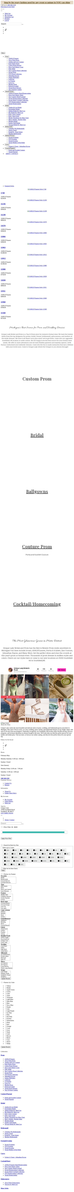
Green (8, 992)
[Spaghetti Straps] (6, 975)
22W (52, 857)
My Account (8, 15)
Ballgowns (37, 491)
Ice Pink (9, 1013)
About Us (8, 791)
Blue (8, 1003)
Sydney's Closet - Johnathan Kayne (15, 1157)
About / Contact (9, 820)
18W (34, 857)
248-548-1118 (11, 5)
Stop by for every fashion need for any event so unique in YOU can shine (37, 2)
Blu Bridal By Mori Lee (12, 1112)
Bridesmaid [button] (4, 1128)
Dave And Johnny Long (12, 1068)
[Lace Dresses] (6, 891)
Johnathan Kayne (10, 1076)
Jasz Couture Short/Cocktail (13, 1168)
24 (45, 854)
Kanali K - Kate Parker (12, 1135)
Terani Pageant (9, 1099)
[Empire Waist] (5, 956)
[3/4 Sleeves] (7, 965)
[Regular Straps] (6, 973)
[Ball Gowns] (6, 886)
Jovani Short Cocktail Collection (14, 1172)
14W (15, 857)
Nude (8, 1032)
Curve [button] (3, 1153)
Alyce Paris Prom (10, 1061)
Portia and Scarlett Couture (13, 1097)
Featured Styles (9, 186)
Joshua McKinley (10, 1078)
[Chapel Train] (5, 941)
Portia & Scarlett (10, 1087)
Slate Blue (10, 1001)
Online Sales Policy (11, 793)
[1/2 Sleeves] (7, 963)
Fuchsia (9, 1018)
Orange (9, 1026)
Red (8, 1024)
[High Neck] (5, 949)
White (8, 1043)
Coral (8, 1028)
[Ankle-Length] (5, 937)
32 (7, 857)
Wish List (7, 13)
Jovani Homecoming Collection (14, 1170)
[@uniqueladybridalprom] (10, 670)
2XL (22, 864)
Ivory (8, 1030)
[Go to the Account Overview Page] (1, 10)
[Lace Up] (6, 906)
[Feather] (4, 932)
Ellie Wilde (8, 1069)
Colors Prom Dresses (11, 1066)
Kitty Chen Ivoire (10, 1115)
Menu (3, 53)
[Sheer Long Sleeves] (7, 968)
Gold (8, 1034)
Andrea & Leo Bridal (11, 1107)
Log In (7, 20)
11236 (3, 204)
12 (63, 850)
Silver (8, 1041)
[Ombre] (3, 917)
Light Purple (10, 1011)
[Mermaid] (5, 958)
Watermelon (10, 1020)
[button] (7, 57)
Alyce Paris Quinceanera (12, 1183)
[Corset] (7, 900)
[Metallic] (3, 913)
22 (37, 854)
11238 (3, 215)
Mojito (9, 988)
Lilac (8, 1009)
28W (17, 861)
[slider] (66, 832)
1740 (3, 193)
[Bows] (5, 924)
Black (8, 1038)
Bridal (37, 435)
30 (67, 854)
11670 (3, 226)
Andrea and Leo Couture (12, 1062)
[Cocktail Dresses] (8, 882)
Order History (9, 801)
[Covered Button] (6, 903)
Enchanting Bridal (10, 1109)
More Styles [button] (4, 1188)
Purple (9, 1007)
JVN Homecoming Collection (14, 1173)
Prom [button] (2, 1055)
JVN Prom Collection (11, 1074)
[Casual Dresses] (8, 881)
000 (7, 850)
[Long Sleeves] (7, 966)
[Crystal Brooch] (5, 925)
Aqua (8, 995)
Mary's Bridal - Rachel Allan (13, 1119)
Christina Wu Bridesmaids (13, 1132)
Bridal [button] (3, 1103)
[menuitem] (39, 13)
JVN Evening (9, 1146)
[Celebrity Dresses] (7, 896)
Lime (8, 993)
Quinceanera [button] (5, 1179)
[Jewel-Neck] (5, 951)
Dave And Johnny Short (12, 1166)
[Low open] (6, 908)
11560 (3, 313)
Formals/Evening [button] (6, 1141)
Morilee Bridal (9, 1121)
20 (30, 854)
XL (14, 864)
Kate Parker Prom (10, 1064)
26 (52, 854)
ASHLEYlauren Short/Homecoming (16, 1165)
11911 (3, 291)
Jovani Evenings (10, 1144)
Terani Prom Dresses (11, 1088)
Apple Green (11, 990)
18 (22, 854)
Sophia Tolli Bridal (10, 1122)
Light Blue (10, 999)
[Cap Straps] (6, 972)
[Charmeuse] (4, 929)
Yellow (9, 986)
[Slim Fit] (5, 959)
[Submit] (22, 24)
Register (7, 19)
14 (7, 854)
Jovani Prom (8, 1073)
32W (35, 861)
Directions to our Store (8, 7)
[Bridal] (8, 878)
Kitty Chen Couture (11, 1114)
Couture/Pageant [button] (6, 1094)
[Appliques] (5, 920)
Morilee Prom (9, 1085)
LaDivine (7, 1080)
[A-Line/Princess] (5, 955)
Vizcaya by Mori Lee (11, 1184)
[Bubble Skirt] (7, 895)
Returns (7, 785)
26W (8, 861)
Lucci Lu (7, 1083)
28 (60, 854)
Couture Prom (37, 546)
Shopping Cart (9, 17)
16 (15, 854)
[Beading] (5, 922)
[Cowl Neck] (5, 946)
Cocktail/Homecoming (37, 604)
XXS (44, 861)
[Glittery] (3, 912)
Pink (8, 1015)
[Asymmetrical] (5, 939)
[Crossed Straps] (6, 905)
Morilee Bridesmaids (11, 1137)
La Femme (8, 1081)
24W (61, 857)
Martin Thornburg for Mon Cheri (15, 1117)
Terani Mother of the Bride (13, 1150)
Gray (8, 1040)
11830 (3, 280)
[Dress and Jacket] (6, 889)
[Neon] (3, 915)
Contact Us (8, 783)
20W (43, 857)
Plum (8, 1022)
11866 (3, 237)
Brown (9, 1036)
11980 (3, 269)
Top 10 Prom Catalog (11, 1090)
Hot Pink (9, 1016)
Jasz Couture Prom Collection (14, 1071)
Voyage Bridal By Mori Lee (13, 1124)
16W (24, 857)
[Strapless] (6, 977)
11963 (3, 247)
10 (56, 850)
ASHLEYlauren (10, 1059)
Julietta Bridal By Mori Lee (13, 1110)
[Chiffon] (4, 930)
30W (26, 861)
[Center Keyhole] (7, 898)
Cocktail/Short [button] (5, 1161)
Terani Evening (9, 1148)
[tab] (37, 1055)
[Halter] (5, 948)
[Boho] (6, 888)
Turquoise (10, 997)
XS (53, 861)
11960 (3, 302)
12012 (3, 258)
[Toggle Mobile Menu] (1, 815)
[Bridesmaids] (8, 879)
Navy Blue (10, 1005)
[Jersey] (4, 934)
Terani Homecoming (11, 1175)
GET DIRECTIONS (7, 813)
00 (16, 850)
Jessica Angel (9, 1133)
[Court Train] (5, 942)
